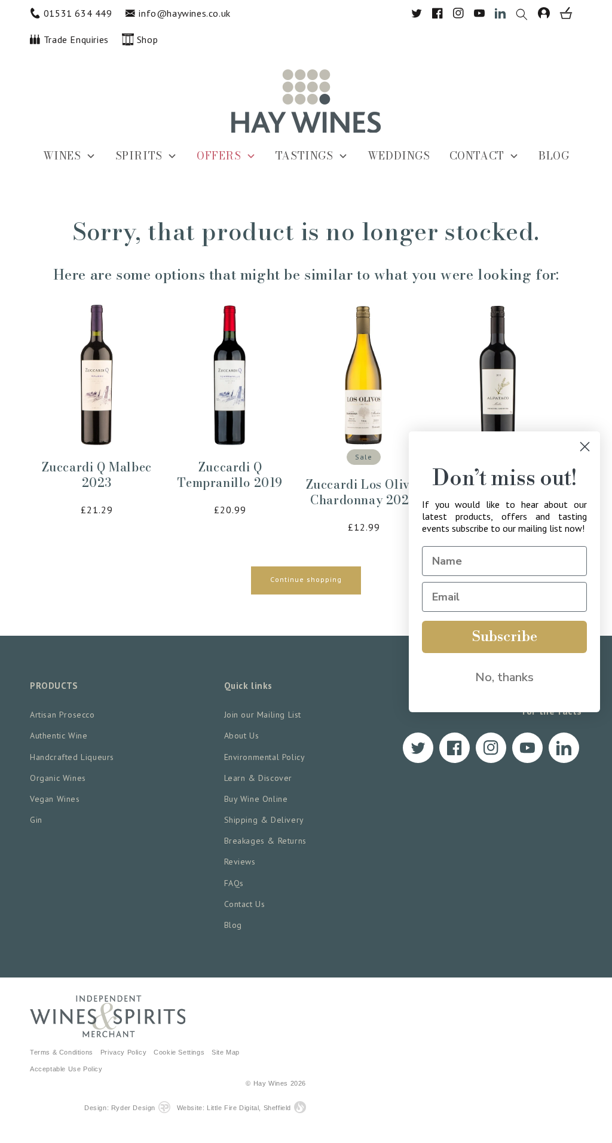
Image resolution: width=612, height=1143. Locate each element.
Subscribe (504, 637)
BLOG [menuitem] (553, 156)
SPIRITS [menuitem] (139, 156)
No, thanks (504, 677)
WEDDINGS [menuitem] (399, 156)
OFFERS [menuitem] (219, 156)
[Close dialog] (584, 446)
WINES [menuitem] (62, 156)
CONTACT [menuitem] (476, 156)
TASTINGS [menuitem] (304, 156)
